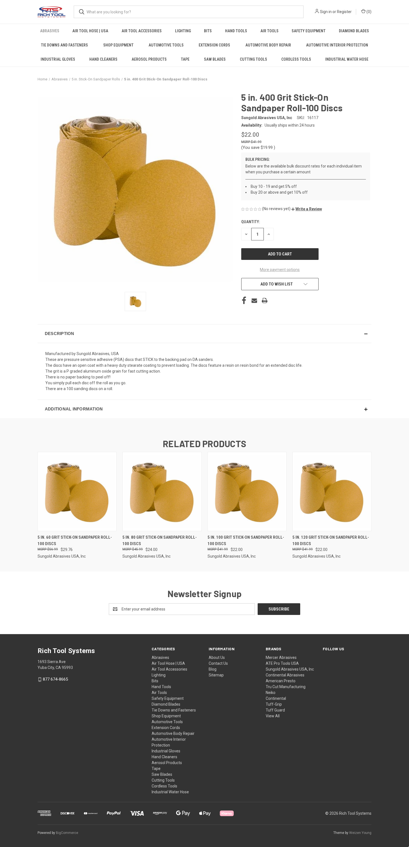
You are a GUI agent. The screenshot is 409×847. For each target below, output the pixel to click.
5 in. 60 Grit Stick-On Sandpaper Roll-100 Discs (75, 540)
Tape (185, 59)
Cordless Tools (296, 59)
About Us (217, 657)
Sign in (326, 11)
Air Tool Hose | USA (90, 31)
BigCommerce (67, 833)
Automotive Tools (166, 45)
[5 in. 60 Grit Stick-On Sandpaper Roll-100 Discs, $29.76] (77, 491)
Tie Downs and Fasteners (64, 45)
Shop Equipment (118, 45)
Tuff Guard (275, 710)
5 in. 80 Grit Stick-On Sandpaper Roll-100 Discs (159, 540)
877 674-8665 (55, 679)
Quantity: (250, 222)
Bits (208, 31)
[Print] (264, 300)
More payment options (280, 269)
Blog (212, 669)
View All (273, 716)
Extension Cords (214, 45)
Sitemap (216, 675)
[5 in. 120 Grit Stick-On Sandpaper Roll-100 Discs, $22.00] (332, 491)
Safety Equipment (309, 31)
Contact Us (218, 663)
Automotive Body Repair (268, 45)
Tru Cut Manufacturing (285, 687)
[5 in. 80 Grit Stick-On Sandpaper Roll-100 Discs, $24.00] (162, 491)
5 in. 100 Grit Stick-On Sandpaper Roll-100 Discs (246, 540)
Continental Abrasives (285, 675)
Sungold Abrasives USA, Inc (290, 669)
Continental (276, 698)
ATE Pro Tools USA (282, 663)
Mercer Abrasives (281, 657)
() (368, 11)
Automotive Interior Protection (337, 45)
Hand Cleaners (103, 59)
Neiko (270, 692)
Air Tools (269, 31)
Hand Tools (236, 31)
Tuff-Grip (274, 704)
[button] (306, 209)
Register (344, 11)
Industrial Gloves (58, 59)
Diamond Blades (354, 31)
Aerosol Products (149, 59)
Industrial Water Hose (346, 59)
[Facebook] (244, 300)
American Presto (280, 681)
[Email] (254, 300)
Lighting (183, 31)
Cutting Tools (253, 59)
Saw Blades (215, 59)
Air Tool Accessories (142, 31)
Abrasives (49, 31)
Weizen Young (360, 833)
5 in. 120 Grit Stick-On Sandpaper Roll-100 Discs (330, 540)
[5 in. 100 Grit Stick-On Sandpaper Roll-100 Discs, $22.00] (247, 491)
